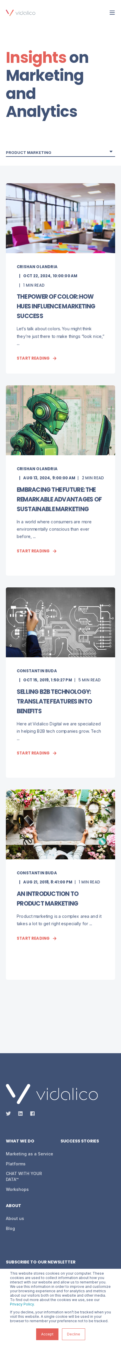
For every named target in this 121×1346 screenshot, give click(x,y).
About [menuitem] (13, 1206)
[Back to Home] (20, 12)
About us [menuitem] (15, 1218)
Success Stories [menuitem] (79, 1141)
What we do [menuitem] (20, 1141)
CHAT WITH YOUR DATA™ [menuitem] (24, 1176)
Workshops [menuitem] (17, 1189)
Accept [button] (47, 1334)
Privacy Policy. (22, 1304)
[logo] (52, 1094)
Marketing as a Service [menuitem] (29, 1153)
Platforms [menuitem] (16, 1163)
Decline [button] (73, 1334)
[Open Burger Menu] (112, 13)
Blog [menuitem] (10, 1228)
